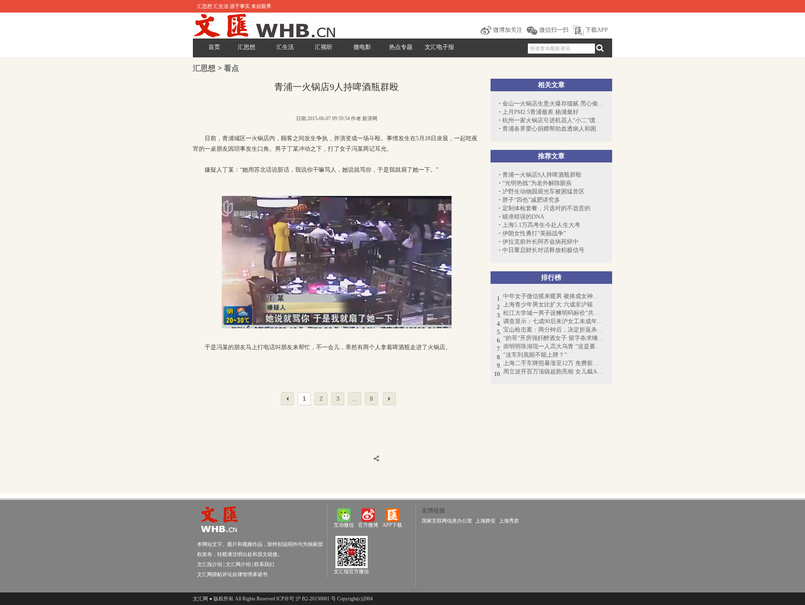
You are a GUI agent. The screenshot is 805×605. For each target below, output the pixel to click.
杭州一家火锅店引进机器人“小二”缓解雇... (553, 120)
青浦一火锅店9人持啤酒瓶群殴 (542, 175)
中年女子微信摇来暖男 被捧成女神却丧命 (553, 296)
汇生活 (285, 47)
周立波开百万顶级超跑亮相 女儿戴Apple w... (553, 371)
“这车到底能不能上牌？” (535, 355)
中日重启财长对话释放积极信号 (543, 250)
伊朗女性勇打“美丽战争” (534, 233)
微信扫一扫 (553, 30)
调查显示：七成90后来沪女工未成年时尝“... (553, 321)
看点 (231, 68)
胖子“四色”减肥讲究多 (531, 200)
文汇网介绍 (238, 564)
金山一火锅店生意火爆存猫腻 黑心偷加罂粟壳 (553, 103)
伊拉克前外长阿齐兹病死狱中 (540, 242)
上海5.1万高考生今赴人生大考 (541, 225)
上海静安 (485, 521)
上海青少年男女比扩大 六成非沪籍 (548, 304)
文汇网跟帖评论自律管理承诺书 (232, 574)
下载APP (596, 30)
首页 (214, 47)
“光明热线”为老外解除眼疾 (537, 183)
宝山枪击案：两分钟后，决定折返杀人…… (553, 330)
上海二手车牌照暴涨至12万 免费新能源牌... (553, 363)
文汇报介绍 (209, 564)
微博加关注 (506, 30)
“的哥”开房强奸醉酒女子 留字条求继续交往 (553, 338)
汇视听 (323, 47)
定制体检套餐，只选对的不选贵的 (546, 208)
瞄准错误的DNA (523, 217)
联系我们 (264, 564)
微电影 (362, 47)
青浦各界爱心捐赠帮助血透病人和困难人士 (553, 129)
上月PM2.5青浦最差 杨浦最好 (540, 112)
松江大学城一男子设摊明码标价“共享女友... (553, 313)
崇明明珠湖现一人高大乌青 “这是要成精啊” (553, 346)
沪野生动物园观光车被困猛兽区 (543, 191)
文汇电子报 (439, 47)
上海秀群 (509, 521)
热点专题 (401, 47)
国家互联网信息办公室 (447, 521)
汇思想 (246, 47)
